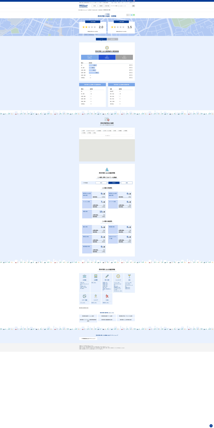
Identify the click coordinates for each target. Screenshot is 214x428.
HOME (94, 5)
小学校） (105, 285)
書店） (116, 286)
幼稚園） (105, 282)
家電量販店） (117, 287)
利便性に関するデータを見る (93, 31)
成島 (127, 182)
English (112, 2)
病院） (94, 282)
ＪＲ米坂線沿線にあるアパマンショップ (88, 338)
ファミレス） (128, 282)
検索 (133, 5)
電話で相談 (107, 5)
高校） (105, 287)
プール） (82, 302)
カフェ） (127, 283)
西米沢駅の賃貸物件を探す (83, 307)
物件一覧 (130, 67)
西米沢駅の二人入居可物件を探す (126, 319)
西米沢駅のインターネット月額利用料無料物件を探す (88, 320)
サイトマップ (126, 2)
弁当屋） (127, 288)
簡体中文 (115, 2)
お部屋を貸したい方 (132, 2)
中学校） (105, 286)
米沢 (101, 182)
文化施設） (83, 286)
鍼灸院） (94, 302)
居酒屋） (127, 287)
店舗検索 (100, 5)
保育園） (105, 283)
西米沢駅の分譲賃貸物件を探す (107, 319)
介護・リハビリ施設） (83, 288)
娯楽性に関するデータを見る (121, 31)
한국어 (122, 2)
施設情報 (113, 39)
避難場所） (106, 302)
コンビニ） (117, 282)
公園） (82, 282)
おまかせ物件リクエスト (109, 0)
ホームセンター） (118, 290)
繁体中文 (119, 2)
